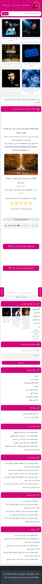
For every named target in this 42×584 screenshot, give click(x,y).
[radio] (30, 204)
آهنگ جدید (16, 5)
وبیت (13, 581)
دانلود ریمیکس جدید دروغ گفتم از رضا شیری (23, 470)
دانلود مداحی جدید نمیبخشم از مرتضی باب (24, 515)
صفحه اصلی (26, 5)
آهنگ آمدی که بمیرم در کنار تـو (24, 109)
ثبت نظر (21, 363)
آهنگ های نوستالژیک (28, 99)
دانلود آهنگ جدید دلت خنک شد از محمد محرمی (22, 559)
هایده (17, 297)
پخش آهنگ (6, 5)
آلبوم (36, 376)
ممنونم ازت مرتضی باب (30, 501)
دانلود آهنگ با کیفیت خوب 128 (20, 268)
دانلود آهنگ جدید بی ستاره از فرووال (26, 432)
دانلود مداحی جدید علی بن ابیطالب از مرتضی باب (22, 511)
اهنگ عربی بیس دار (31, 417)
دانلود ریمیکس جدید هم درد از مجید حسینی (23, 474)
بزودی (36, 386)
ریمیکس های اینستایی (30, 414)
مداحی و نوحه (33, 400)
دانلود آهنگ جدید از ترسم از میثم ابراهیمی (24, 436)
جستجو (5, 14)
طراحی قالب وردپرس (23, 581)
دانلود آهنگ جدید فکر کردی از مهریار (26, 443)
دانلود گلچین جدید (32, 390)
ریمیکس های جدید (31, 397)
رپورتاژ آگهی (34, 393)
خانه (38, 99)
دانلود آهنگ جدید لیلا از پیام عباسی (26, 535)
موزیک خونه (14, 137)
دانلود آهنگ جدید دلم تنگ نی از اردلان (25, 439)
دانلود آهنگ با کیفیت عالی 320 (20, 246)
